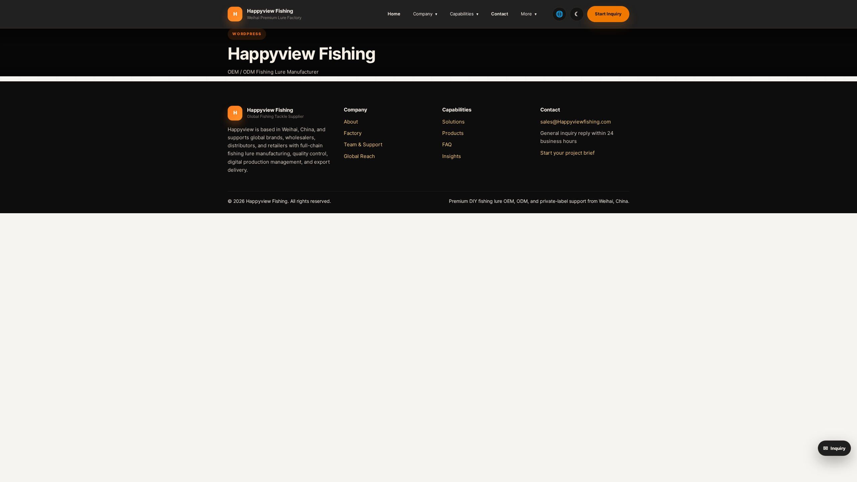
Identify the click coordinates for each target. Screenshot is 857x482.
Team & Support (363, 144)
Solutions (453, 121)
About (351, 121)
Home (394, 13)
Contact (499, 13)
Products (453, 133)
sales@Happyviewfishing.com (575, 121)
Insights (451, 156)
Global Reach (359, 156)
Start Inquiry (608, 13)
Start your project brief (567, 153)
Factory (353, 133)
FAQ (447, 144)
